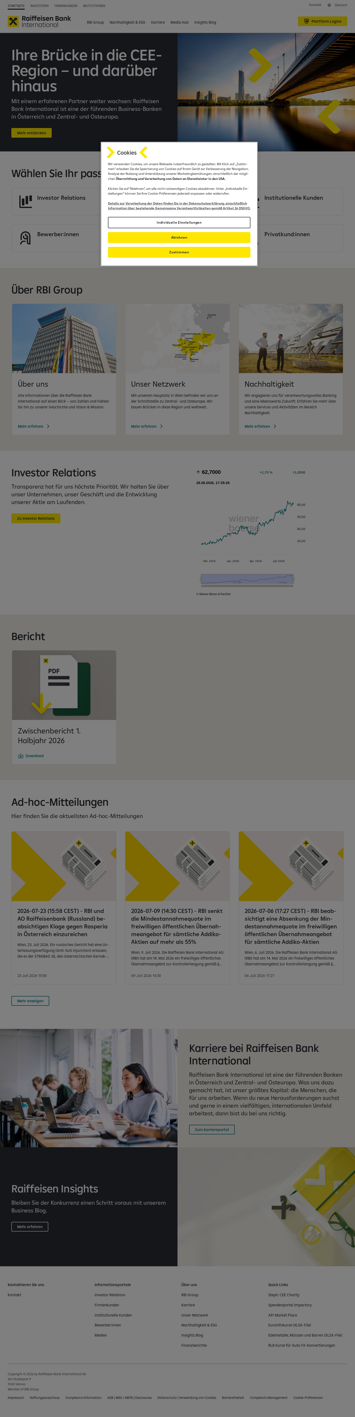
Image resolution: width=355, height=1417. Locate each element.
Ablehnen (179, 237)
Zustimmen (179, 252)
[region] (179, 204)
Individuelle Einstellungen (179, 222)
